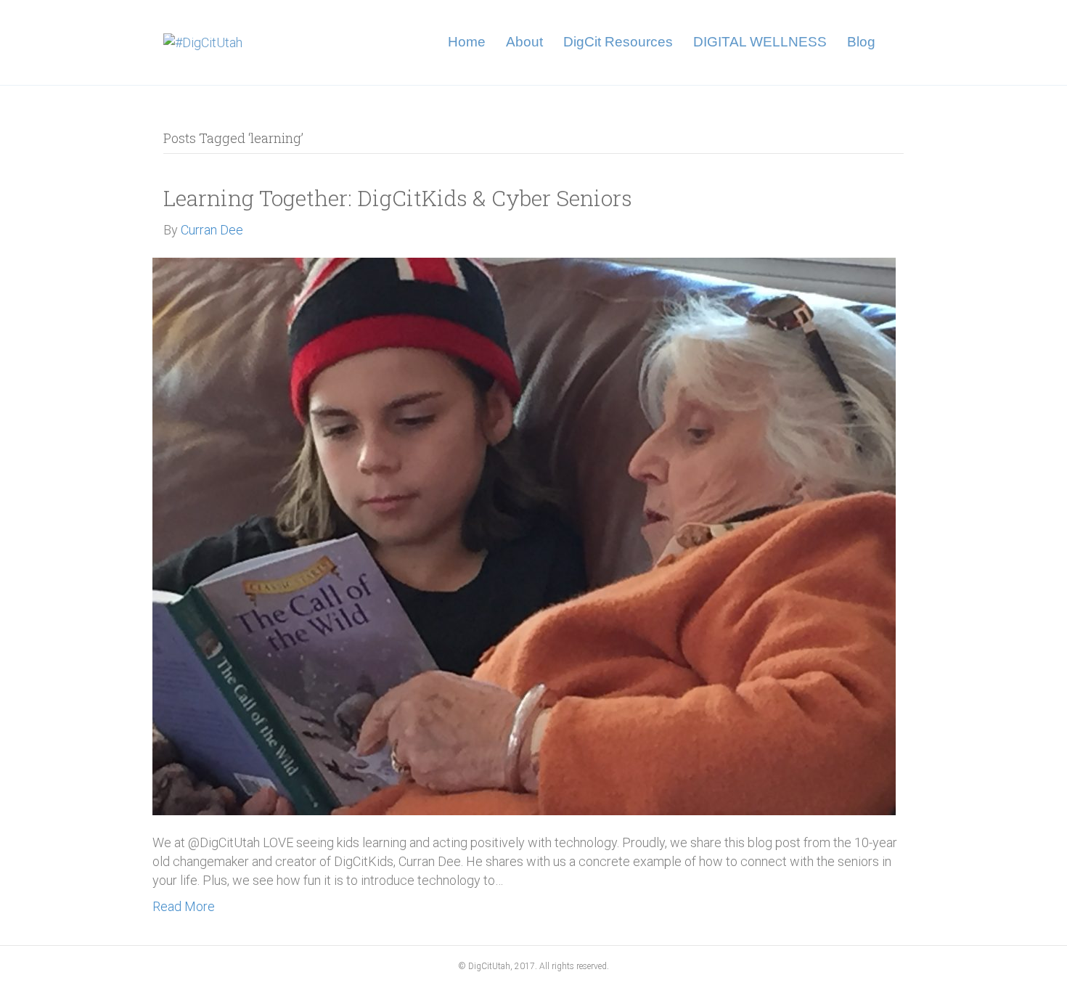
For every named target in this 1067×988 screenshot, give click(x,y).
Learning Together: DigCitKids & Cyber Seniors (397, 198)
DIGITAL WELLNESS (760, 41)
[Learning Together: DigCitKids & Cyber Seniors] (524, 535)
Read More (183, 906)
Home (467, 41)
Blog (861, 41)
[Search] (895, 42)
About (524, 41)
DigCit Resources (618, 41)
